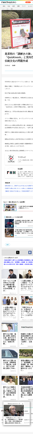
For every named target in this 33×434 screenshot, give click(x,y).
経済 (13, 6)
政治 (4, 6)
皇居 (7, 244)
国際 (18, 6)
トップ (3, 9)
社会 (9, 6)
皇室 (12, 9)
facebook (30, 252)
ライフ (23, 6)
